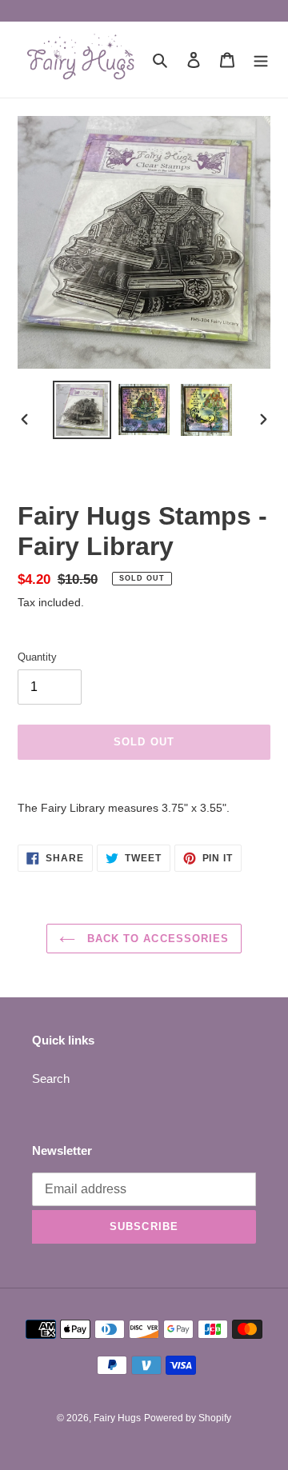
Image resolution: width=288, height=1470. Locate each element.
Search (51, 1078)
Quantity (37, 657)
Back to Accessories (156, 939)
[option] (81, 410)
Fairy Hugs (117, 1418)
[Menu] (261, 59)
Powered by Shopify (187, 1418)
